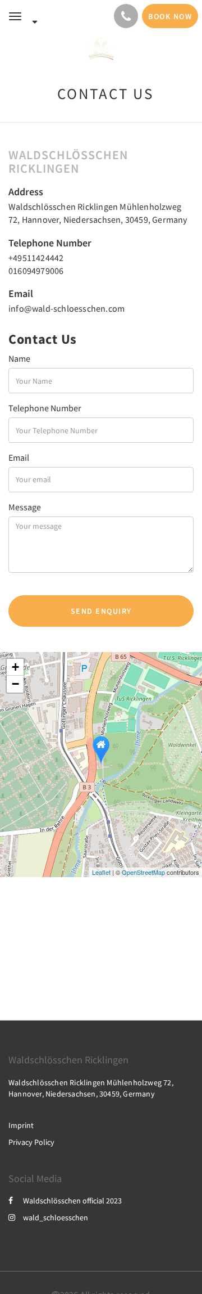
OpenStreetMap (143, 872)
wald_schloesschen (55, 1217)
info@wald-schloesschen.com (66, 308)
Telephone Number (44, 408)
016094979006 (35, 270)
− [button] (15, 684)
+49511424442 (35, 257)
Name (19, 358)
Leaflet (101, 872)
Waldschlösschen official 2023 (72, 1201)
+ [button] (15, 667)
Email (18, 457)
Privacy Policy (31, 1142)
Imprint (21, 1125)
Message (24, 507)
